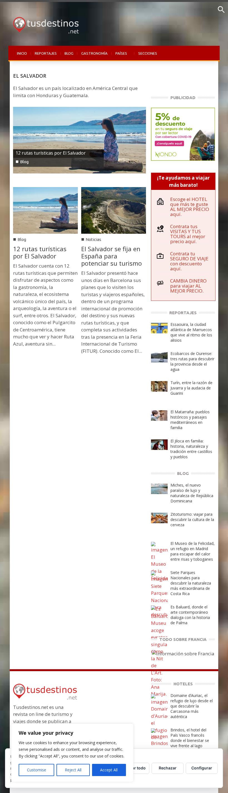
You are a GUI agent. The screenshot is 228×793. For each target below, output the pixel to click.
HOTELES (183, 683)
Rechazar (168, 768)
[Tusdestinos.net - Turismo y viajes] (44, 23)
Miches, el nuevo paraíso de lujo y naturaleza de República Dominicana (191, 493)
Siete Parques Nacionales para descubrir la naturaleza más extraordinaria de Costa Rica (190, 583)
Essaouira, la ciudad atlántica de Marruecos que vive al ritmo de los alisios (191, 332)
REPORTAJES (46, 53)
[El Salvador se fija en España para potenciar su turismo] (113, 210)
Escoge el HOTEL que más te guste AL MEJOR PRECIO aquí (189, 206)
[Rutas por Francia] (183, 653)
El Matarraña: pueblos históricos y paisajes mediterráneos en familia (190, 419)
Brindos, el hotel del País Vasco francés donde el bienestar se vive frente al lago (189, 737)
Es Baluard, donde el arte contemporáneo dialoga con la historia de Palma (190, 614)
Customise (36, 769)
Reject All (73, 769)
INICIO (22, 53)
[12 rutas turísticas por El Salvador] (79, 140)
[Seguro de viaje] (183, 133)
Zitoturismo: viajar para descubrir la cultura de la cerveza (192, 519)
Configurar (201, 768)
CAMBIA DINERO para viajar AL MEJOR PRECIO (188, 286)
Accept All (109, 769)
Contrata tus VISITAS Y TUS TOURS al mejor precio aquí (187, 234)
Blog (24, 161)
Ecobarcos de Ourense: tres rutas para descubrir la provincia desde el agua (192, 361)
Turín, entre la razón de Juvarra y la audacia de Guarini (191, 388)
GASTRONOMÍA (94, 53)
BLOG (69, 53)
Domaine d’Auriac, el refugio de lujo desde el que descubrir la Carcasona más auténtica (191, 706)
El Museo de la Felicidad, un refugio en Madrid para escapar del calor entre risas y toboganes (192, 551)
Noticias (93, 239)
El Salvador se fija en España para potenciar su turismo (111, 256)
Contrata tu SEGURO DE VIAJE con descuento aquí (189, 261)
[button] (221, 11)
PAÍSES (119, 56)
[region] (72, 753)
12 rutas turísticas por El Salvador (51, 153)
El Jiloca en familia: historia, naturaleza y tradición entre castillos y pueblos (191, 448)
